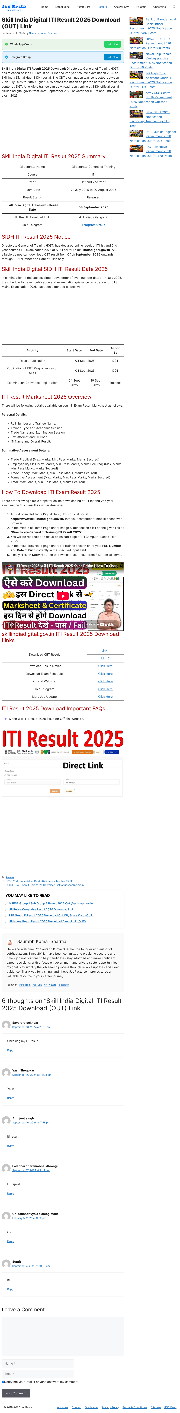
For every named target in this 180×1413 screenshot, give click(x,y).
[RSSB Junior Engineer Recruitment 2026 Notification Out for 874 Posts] (136, 134)
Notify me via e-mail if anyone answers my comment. (41, 1382)
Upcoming (159, 6)
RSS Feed (170, 1407)
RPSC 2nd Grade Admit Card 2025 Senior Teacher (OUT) (39, 881)
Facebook (63, 984)
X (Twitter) (50, 984)
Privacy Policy (110, 1407)
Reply (10, 1050)
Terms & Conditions (135, 1407)
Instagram (25, 984)
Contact (76, 1407)
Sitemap (156, 1407)
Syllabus (141, 6)
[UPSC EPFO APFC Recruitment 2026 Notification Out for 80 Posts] (136, 41)
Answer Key (121, 6)
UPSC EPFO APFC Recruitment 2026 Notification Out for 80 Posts (150, 43)
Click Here (105, 666)
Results (102, 6)
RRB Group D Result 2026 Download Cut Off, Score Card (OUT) (51, 915)
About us (62, 1407)
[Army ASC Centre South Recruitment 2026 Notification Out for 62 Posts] (136, 95)
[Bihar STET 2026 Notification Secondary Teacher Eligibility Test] (136, 114)
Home (44, 6)
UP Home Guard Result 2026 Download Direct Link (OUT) (47, 921)
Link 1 (105, 650)
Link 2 (105, 658)
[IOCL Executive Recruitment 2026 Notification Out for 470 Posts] (136, 149)
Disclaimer (91, 1407)
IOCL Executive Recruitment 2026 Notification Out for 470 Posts (151, 151)
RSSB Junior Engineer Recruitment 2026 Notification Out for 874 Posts (153, 136)
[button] (174, 7)
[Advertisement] (63, 127)
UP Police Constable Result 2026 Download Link (41, 909)
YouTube (37, 984)
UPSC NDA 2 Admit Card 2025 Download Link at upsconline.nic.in (45, 884)
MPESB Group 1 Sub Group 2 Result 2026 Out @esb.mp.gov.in (51, 903)
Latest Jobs (62, 6)
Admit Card (84, 6)
